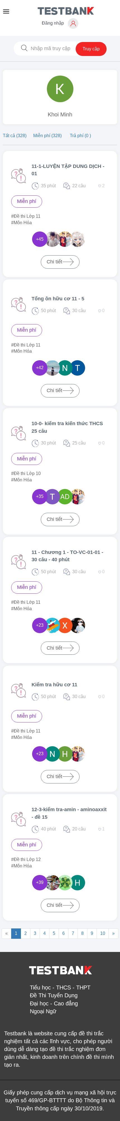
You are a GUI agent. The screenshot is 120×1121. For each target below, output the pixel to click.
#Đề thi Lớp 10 (26, 473)
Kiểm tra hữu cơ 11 (54, 684)
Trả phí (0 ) (80, 135)
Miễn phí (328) (48, 135)
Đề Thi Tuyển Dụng (54, 995)
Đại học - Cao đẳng (54, 1003)
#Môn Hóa (21, 222)
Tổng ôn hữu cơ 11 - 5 (58, 298)
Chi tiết (54, 262)
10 (102, 933)
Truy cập (91, 48)
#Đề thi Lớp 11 (25, 216)
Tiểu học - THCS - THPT (60, 987)
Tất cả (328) (15, 135)
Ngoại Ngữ (43, 1011)
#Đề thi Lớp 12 (26, 859)
